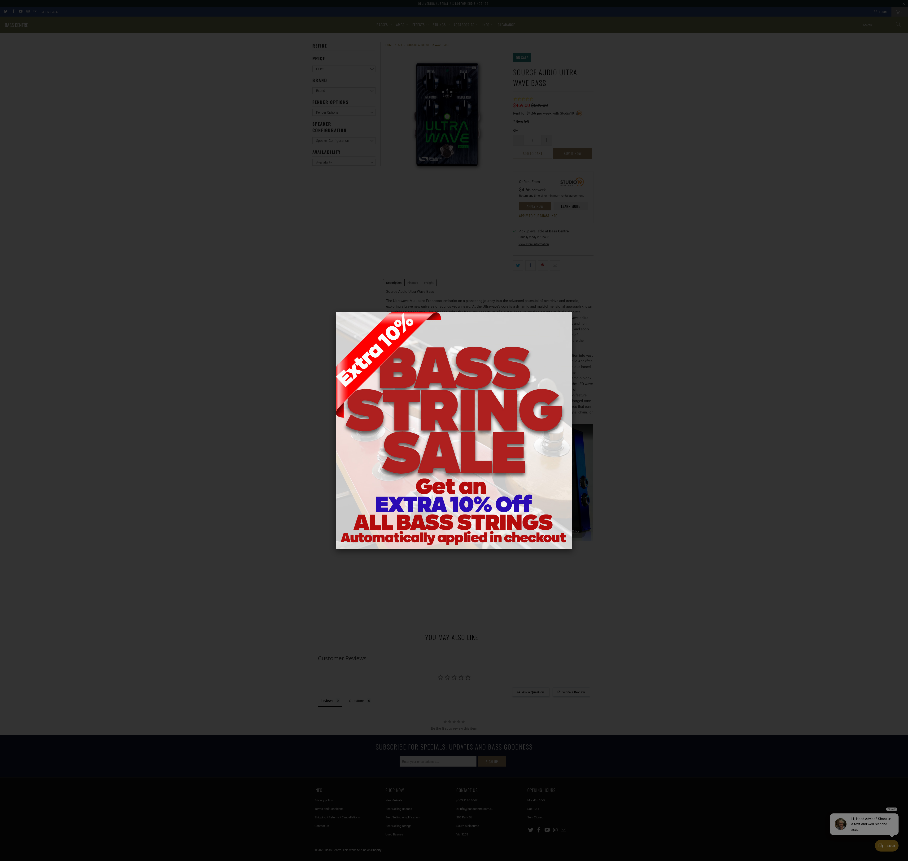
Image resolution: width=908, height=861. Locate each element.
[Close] (572, 312)
